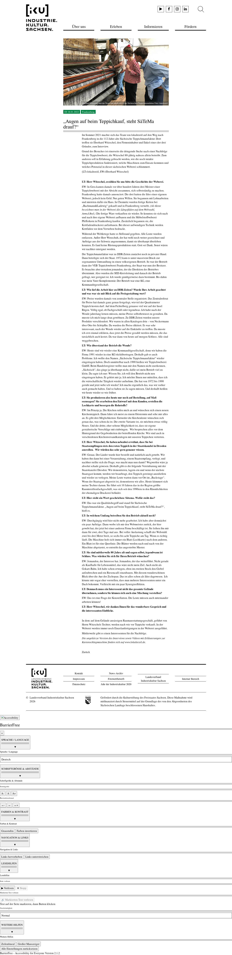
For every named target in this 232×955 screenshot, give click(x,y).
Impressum (79, 679)
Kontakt (79, 673)
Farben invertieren (27, 831)
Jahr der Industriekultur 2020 (116, 684)
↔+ (16, 805)
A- (2, 793)
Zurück (86, 652)
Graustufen (7, 831)
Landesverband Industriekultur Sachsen (153, 678)
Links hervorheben (11, 856)
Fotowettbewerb (116, 679)
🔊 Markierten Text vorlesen (17, 899)
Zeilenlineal (8, 944)
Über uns (79, 26)
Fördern (190, 26)
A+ (14, 793)
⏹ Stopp (21, 888)
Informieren (153, 26)
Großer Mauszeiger (28, 944)
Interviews (119, 638)
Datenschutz (78, 684)
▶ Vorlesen (7, 888)
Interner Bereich (190, 679)
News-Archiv (116, 673)
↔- (3, 805)
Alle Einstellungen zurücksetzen (19, 948)
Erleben (116, 26)
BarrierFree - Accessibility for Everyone (22, 953)
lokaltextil (93, 171)
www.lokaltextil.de (135, 642)
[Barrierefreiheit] (10, 717)
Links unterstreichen (36, 856)
